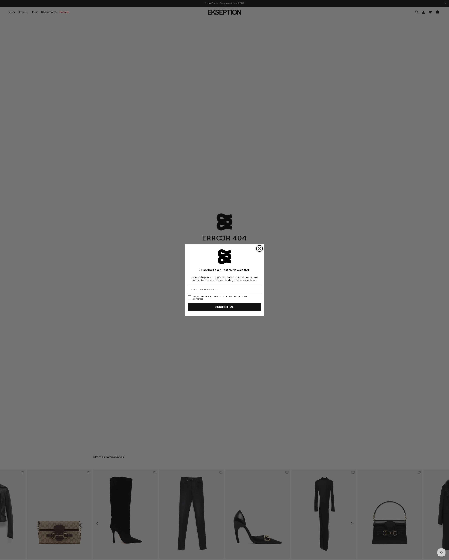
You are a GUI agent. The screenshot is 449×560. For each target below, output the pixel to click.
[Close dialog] (259, 248)
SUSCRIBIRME (224, 306)
